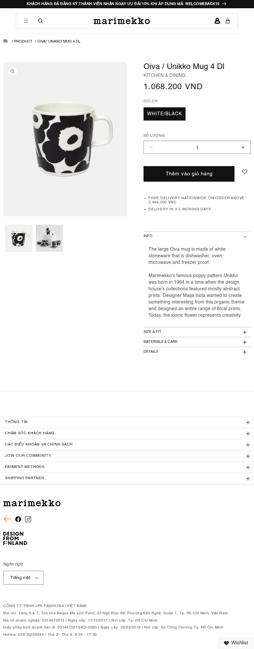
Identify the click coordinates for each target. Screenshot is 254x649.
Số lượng (154, 136)
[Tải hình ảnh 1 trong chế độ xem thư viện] (18, 238)
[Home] (5, 42)
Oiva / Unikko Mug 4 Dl (58, 42)
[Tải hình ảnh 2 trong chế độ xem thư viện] (49, 238)
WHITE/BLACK (164, 114)
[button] (26, 21)
